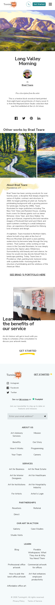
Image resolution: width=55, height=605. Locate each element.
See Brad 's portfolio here (27, 274)
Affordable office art (16, 585)
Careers (37, 454)
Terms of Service (35, 601)
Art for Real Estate (37, 469)
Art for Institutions (16, 484)
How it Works (16, 448)
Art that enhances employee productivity (37, 576)
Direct (16, 514)
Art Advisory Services (17, 434)
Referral (37, 508)
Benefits (17, 442)
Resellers (16, 508)
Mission (37, 433)
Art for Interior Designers (16, 477)
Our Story (37, 442)
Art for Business (16, 469)
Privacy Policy (18, 601)
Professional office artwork (16, 566)
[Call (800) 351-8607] (28, 4)
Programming (37, 448)
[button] (50, 4)
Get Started (39, 4)
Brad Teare (27, 85)
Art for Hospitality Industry (37, 486)
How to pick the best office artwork (17, 575)
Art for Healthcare (37, 475)
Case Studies (37, 528)
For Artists (16, 493)
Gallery (16, 528)
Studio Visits (17, 535)
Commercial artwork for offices (37, 566)
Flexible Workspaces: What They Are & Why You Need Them (37, 554)
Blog (16, 549)
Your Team (17, 454)
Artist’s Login (37, 493)
